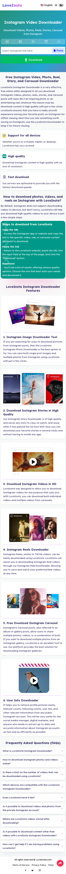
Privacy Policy (39, 865)
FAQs (51, 865)
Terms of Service (20, 865)
